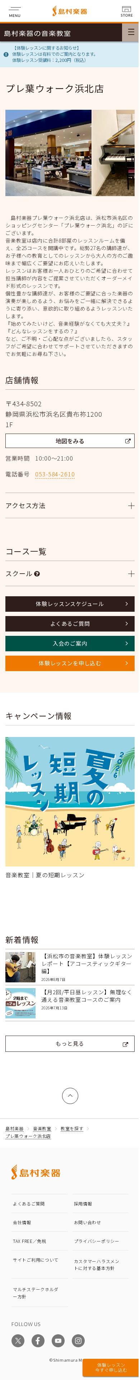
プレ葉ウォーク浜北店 (28, 1130)
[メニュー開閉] (131, 32)
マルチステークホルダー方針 (36, 1287)
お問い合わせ (84, 1217)
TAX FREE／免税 (29, 1235)
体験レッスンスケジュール (67, 603)
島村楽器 (14, 1123)
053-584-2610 (55, 474)
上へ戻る (67, 1086)
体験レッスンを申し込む (67, 663)
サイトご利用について (36, 1254)
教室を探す (72, 1123)
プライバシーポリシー (94, 1235)
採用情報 (80, 1198)
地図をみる (70, 440)
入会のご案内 (67, 643)
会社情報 (22, 1217)
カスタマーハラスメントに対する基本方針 (94, 1259)
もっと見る (67, 1038)
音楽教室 (42, 1123)
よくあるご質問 (67, 623)
